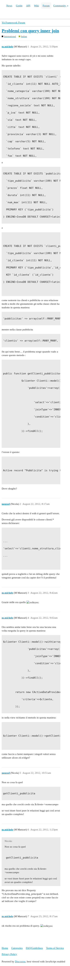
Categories (17, 948)
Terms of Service (55, 948)
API (28, 5)
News (9, 5)
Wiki (36, 5)
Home (5, 948)
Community (60, 5)
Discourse (20, 961)
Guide (19, 5)
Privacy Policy (9, 954)
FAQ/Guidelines (34, 948)
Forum (46, 5)
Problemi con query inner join (30, 30)
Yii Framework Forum (13, 22)
